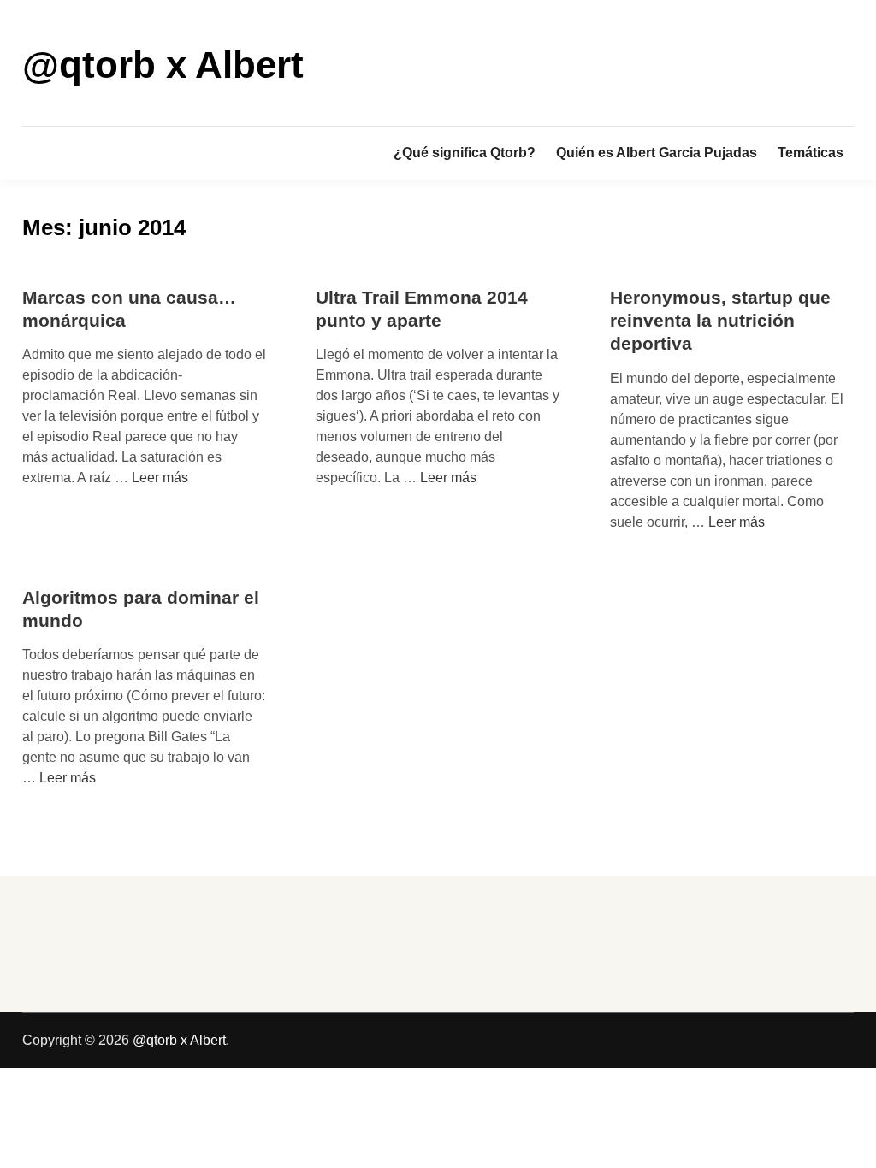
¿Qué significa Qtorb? (465, 152)
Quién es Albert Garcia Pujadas (656, 152)
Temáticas (810, 152)
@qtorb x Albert (163, 65)
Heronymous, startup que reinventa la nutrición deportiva (720, 320)
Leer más (160, 477)
